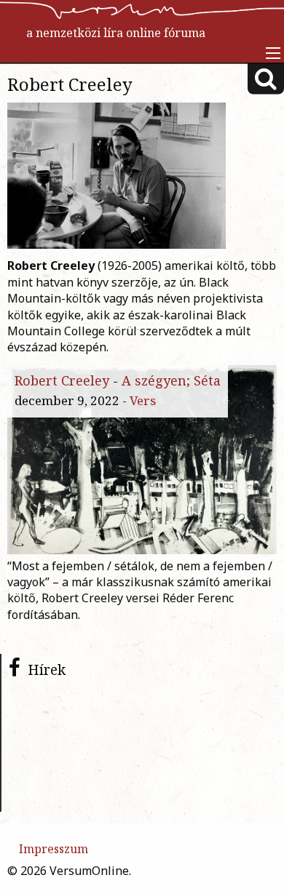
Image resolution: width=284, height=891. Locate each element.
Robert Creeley (62, 380)
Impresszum (53, 849)
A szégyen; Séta (171, 380)
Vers (143, 400)
